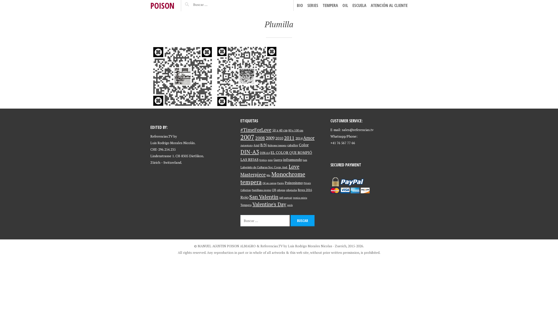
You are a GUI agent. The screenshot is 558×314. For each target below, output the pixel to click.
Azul (256, 145)
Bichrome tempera (277, 145)
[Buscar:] (211, 4)
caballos (292, 145)
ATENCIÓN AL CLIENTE (389, 5)
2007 (247, 137)
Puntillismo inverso (261, 190)
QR (274, 190)
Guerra (278, 160)
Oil (345, 5)
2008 (260, 138)
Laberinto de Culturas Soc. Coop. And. (264, 167)
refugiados (291, 190)
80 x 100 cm (295, 130)
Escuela (359, 5)
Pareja (280, 183)
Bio (300, 5)
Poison (162, 5)
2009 (270, 138)
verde (290, 205)
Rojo (244, 197)
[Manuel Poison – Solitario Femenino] (247, 76)
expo (270, 160)
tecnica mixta (300, 197)
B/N (263, 144)
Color (304, 144)
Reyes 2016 (305, 190)
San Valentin (263, 196)
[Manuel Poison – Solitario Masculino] (182, 76)
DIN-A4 (265, 153)
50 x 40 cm (280, 130)
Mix (268, 175)
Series (312, 5)
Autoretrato (246, 145)
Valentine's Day (269, 204)
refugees (281, 190)
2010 (279, 138)
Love (294, 166)
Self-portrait (285, 197)
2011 (289, 138)
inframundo (292, 159)
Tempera (330, 5)
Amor (309, 138)
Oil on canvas (269, 183)
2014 (298, 138)
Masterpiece (253, 174)
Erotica (263, 160)
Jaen (305, 160)
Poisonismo (294, 183)
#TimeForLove (255, 129)
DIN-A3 (249, 151)
